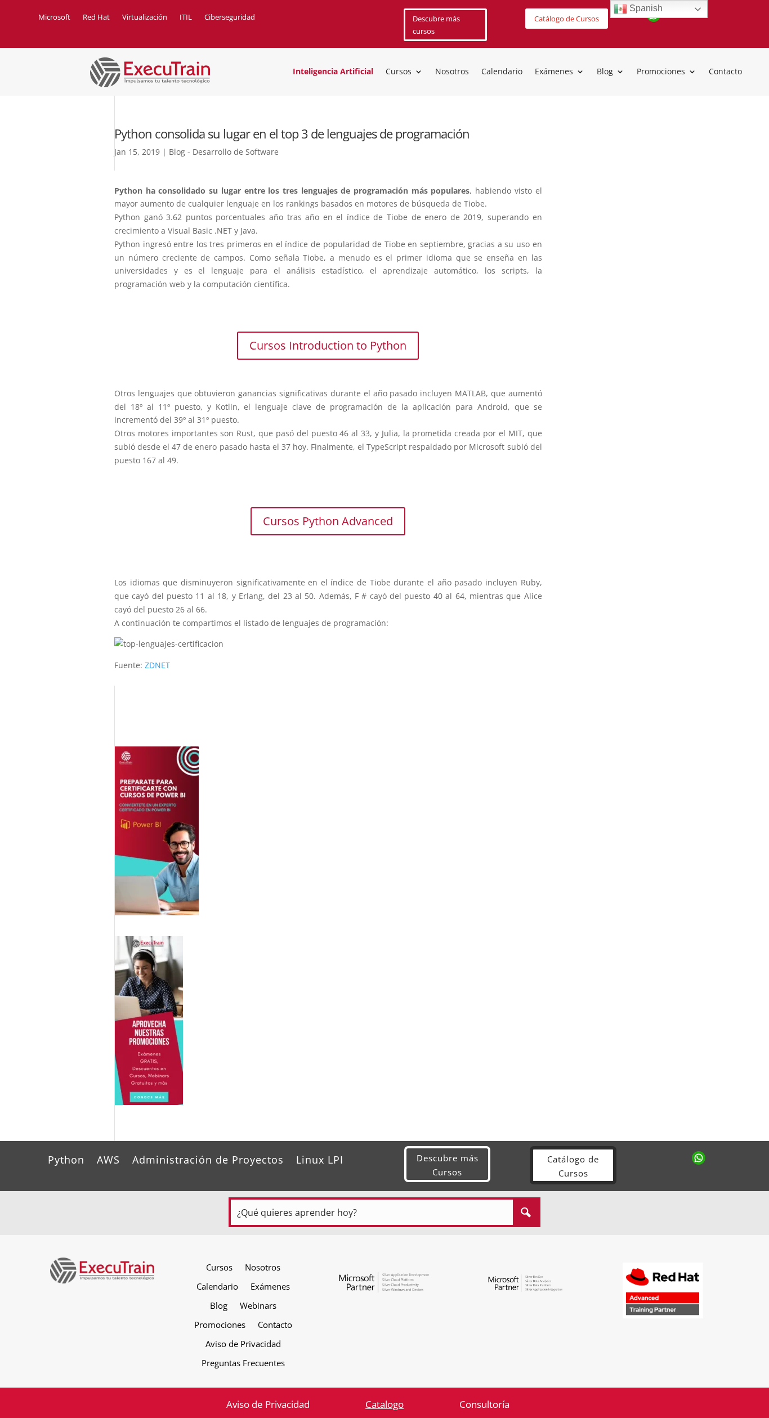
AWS (108, 1158)
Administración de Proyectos (208, 1158)
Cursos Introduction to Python (327, 345)
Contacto (725, 72)
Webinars (258, 1305)
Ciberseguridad (229, 17)
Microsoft (54, 17)
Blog (605, 72)
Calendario (501, 72)
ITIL (186, 17)
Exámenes (554, 72)
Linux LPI (319, 1158)
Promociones (661, 72)
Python (66, 1158)
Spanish (645, 8)
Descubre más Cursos (448, 1165)
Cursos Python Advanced (328, 521)
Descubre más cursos (436, 25)
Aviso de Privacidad (243, 1343)
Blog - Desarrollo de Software (224, 151)
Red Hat (96, 17)
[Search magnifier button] (525, 1212)
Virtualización (144, 17)
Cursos (399, 72)
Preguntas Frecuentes (243, 1362)
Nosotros (452, 72)
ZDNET (157, 665)
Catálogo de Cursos (566, 19)
